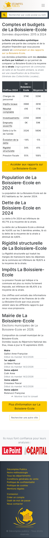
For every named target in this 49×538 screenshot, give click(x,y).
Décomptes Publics (17, 469)
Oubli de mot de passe (18, 500)
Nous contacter (15, 503)
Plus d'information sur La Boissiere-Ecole (24, 406)
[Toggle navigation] (43, 5)
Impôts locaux (10, 104)
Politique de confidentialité (21, 482)
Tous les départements (18, 475)
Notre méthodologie (17, 472)
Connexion (12, 494)
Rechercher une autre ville (24, 417)
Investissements (11, 118)
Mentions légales (15, 488)
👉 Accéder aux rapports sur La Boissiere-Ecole (24, 166)
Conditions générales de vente (22, 479)
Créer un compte (15, 497)
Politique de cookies (17, 485)
